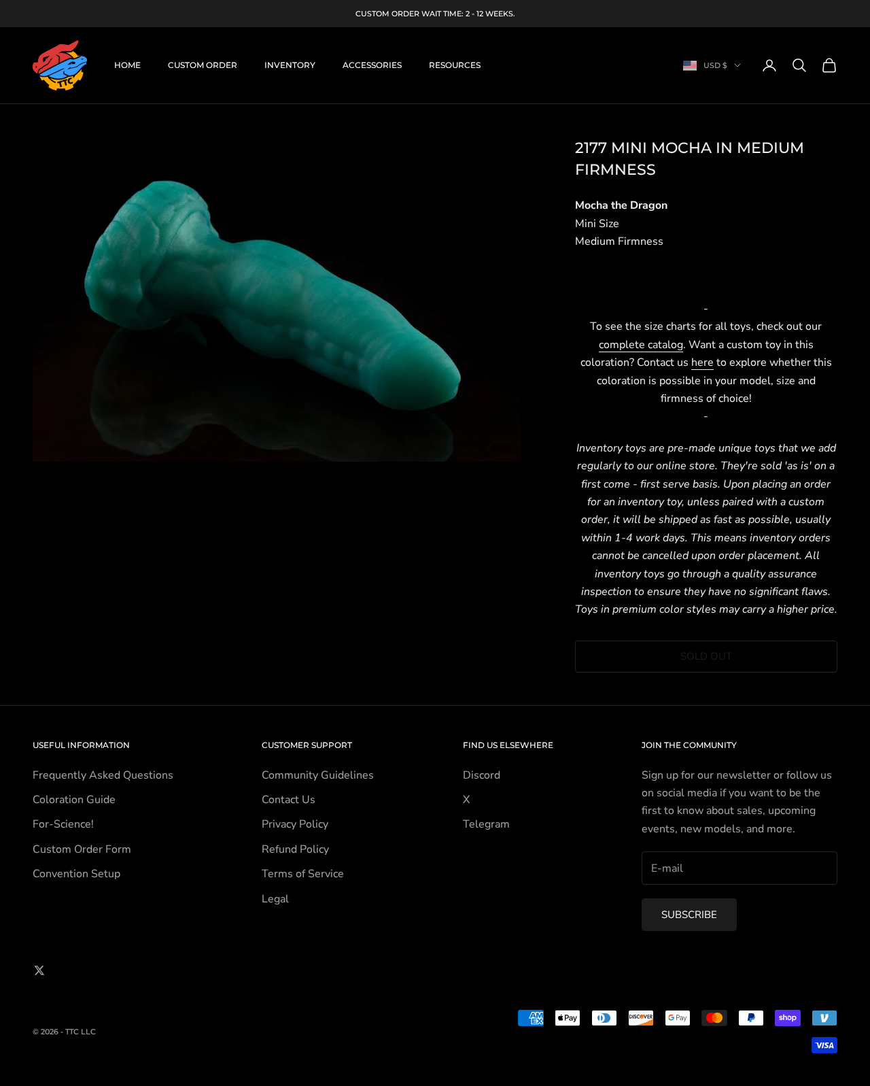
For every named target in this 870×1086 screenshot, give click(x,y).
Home (127, 65)
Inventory (289, 65)
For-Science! (63, 824)
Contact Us (288, 799)
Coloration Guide (74, 799)
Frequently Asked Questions (103, 775)
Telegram (486, 824)
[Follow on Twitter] (39, 970)
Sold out (706, 656)
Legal (275, 899)
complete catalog (641, 344)
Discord (481, 775)
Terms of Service (303, 873)
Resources (455, 65)
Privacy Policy (295, 824)
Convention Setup (76, 873)
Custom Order (202, 65)
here (702, 362)
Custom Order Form (82, 849)
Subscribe (689, 914)
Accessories (372, 65)
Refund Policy (295, 849)
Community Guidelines (318, 775)
